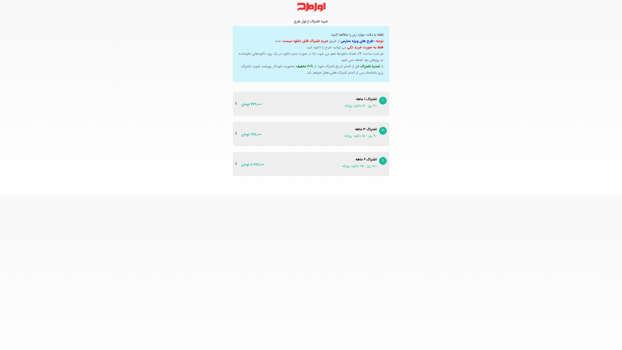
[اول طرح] (311, 7)
